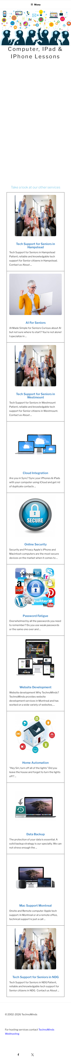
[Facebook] (12, 1054)
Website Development (35, 687)
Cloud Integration (35, 473)
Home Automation (35, 762)
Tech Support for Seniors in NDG (35, 977)
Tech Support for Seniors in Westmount (35, 395)
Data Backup (35, 834)
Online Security (35, 544)
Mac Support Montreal (35, 905)
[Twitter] (28, 1054)
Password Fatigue (35, 616)
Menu (37, 4)
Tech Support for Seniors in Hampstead (35, 245)
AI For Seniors (36, 322)
